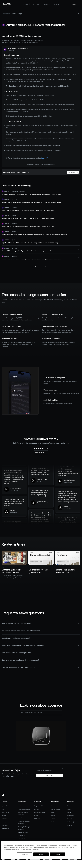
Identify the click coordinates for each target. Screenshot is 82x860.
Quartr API (44, 158)
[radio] (35, 448)
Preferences (24, 854)
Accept (58, 854)
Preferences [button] (35, 849)
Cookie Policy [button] (65, 847)
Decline (41, 854)
